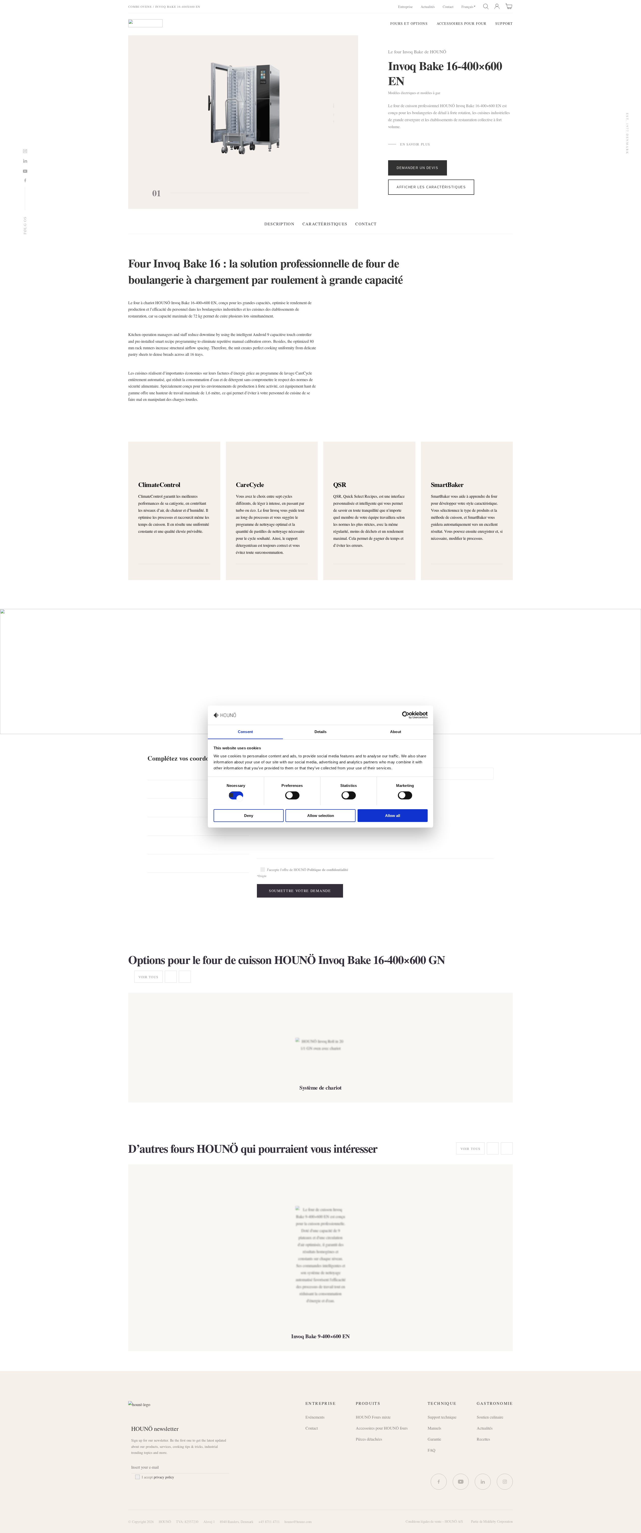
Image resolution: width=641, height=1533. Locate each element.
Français (467, 6)
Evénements (315, 1417)
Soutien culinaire (490, 1417)
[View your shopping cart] (509, 6)
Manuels (434, 1428)
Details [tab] (320, 731)
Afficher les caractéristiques (431, 187)
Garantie (434, 1439)
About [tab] (395, 731)
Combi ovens (140, 7)
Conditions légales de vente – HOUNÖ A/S (434, 1521)
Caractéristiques (324, 223)
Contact (448, 6)
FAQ (431, 1450)
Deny (248, 815)
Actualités (428, 6)
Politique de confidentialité (327, 869)
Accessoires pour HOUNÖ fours (382, 1428)
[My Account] (497, 6)
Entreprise (405, 6)
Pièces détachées (369, 1439)
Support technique (442, 1417)
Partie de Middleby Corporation (492, 1521)
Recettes (483, 1439)
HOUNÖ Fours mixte (373, 1417)
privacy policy (164, 1477)
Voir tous (148, 977)
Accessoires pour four (462, 23)
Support (504, 23)
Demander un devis (417, 168)
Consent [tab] (245, 731)
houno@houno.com (298, 1521)
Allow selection (320, 815)
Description (279, 223)
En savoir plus (415, 144)
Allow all (392, 815)
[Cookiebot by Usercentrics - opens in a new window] (406, 715)
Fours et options (409, 23)
